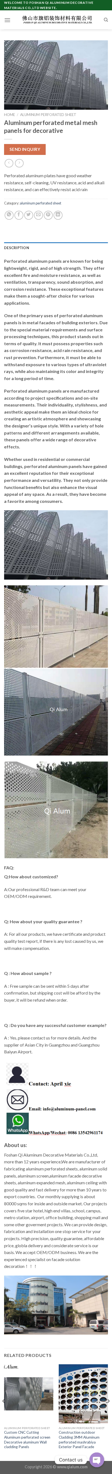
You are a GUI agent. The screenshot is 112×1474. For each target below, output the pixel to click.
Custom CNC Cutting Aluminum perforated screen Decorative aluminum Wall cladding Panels (27, 1439)
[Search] (106, 20)
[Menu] (7, 20)
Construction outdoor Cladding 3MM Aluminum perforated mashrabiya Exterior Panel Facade (79, 1439)
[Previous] (4, 1412)
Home (9, 114)
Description (16, 248)
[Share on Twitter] (28, 215)
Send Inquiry (25, 149)
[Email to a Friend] (38, 215)
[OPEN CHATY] (96, 1459)
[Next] (108, 1412)
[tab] (56, 247)
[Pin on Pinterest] (48, 215)
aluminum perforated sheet (48, 114)
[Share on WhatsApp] (9, 215)
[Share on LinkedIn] (58, 215)
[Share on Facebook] (18, 215)
